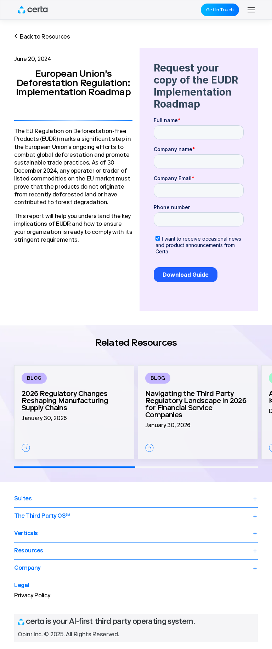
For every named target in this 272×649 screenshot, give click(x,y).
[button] (251, 10)
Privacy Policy (32, 596)
